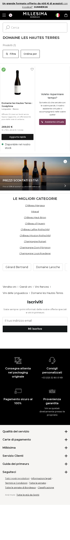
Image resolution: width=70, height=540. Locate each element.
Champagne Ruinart (35, 241)
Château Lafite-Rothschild (35, 229)
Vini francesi (42, 286)
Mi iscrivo (35, 328)
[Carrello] (66, 15)
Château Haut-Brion (35, 217)
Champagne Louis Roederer (35, 253)
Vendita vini (9, 286)
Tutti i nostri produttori (17, 478)
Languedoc (6, 109)
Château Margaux (35, 205)
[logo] (35, 15)
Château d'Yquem (35, 223)
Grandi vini (26, 286)
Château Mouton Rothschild (35, 235)
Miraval (35, 211)
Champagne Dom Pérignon (35, 247)
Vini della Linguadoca (15, 293)
